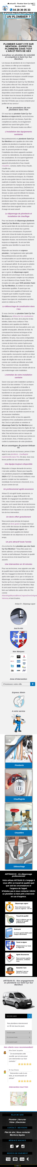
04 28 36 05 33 (21, 9)
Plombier (13, 1119)
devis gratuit (14, 524)
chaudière (5, 166)
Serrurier (22, 1119)
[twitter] (17, 1147)
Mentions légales (17, 1135)
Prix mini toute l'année (12, 1037)
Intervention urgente (12, 1016)
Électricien (20, 1122)
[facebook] (11, 1147)
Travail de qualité (11, 1032)
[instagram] (22, 1147)
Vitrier (12, 1122)
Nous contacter (23, 1132)
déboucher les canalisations (23, 316)
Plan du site (10, 1132)
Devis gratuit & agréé (12, 1042)
